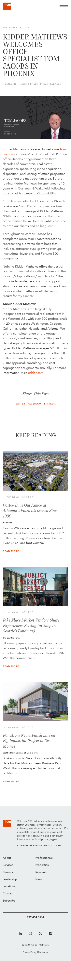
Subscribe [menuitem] (9, 901)
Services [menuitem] (8, 865)
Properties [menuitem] (42, 865)
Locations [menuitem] (9, 886)
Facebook (35, 404)
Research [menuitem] (41, 872)
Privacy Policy (29, 951)
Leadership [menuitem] (10, 879)
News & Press (29, 84)
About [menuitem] (7, 858)
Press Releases (50, 84)
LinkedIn (50, 404)
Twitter (20, 404)
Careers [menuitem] (8, 872)
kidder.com (35, 373)
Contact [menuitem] (8, 893)
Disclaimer (43, 951)
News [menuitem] (39, 879)
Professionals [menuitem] (44, 858)
